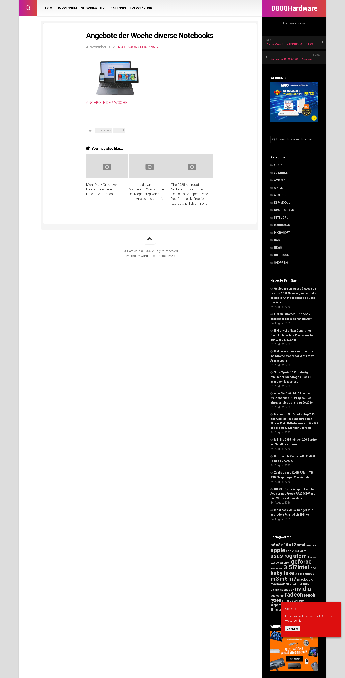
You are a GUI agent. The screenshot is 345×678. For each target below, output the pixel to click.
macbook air (279, 584)
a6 (272, 544)
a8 (278, 544)
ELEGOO (274, 563)
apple (277, 550)
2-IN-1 (278, 165)
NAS (277, 240)
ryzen (275, 600)
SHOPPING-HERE (93, 8)
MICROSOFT (282, 232)
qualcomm (277, 595)
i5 (290, 567)
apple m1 (293, 551)
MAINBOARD (282, 225)
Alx (173, 256)
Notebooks (104, 130)
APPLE (278, 187)
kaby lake (282, 573)
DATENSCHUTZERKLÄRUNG (131, 8)
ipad (313, 568)
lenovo (309, 574)
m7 (292, 578)
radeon (294, 594)
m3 (274, 578)
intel (303, 567)
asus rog (281, 555)
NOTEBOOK (281, 255)
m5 (283, 578)
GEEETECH (284, 563)
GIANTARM (276, 568)
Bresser (311, 557)
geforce (301, 561)
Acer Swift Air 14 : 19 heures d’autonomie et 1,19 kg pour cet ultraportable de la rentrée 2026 (291, 398)
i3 (284, 567)
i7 (295, 567)
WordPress (148, 256)
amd (301, 544)
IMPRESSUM (67, 8)
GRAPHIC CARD (284, 210)
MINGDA (274, 590)
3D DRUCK (281, 172)
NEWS (278, 247)
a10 (284, 544)
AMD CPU (280, 180)
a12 (292, 544)
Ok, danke (293, 628)
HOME (49, 8)
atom (300, 556)
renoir (309, 595)
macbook (305, 579)
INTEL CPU (281, 217)
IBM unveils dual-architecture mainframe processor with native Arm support (292, 356)
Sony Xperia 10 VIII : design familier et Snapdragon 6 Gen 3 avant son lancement (290, 377)
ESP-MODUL (282, 202)
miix (306, 584)
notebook (287, 590)
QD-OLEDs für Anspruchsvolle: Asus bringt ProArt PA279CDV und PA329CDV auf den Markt (292, 494)
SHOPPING (281, 262)
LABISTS (299, 574)
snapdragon (278, 605)
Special (119, 130)
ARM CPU (280, 195)
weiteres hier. (294, 621)
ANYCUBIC (311, 545)
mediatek (296, 584)
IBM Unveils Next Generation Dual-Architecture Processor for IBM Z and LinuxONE (292, 335)
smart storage (293, 600)
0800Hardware (294, 8)
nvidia (303, 588)
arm (303, 551)
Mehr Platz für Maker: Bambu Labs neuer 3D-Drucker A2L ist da (103, 189)
